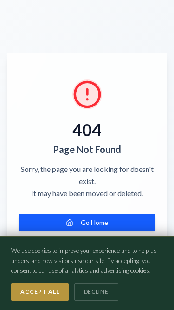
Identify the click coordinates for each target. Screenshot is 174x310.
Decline (96, 291)
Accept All (39, 291)
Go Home (94, 222)
